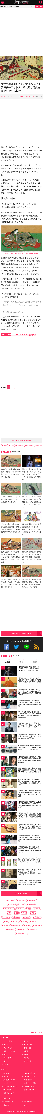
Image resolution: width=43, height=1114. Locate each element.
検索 (40, 2)
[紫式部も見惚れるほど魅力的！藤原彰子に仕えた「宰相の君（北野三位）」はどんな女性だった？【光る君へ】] (32, 516)
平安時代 (21, 445)
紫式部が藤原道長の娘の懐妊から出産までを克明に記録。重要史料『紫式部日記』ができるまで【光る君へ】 (31, 556)
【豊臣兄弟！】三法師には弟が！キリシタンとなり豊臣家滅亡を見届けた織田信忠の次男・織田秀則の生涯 (29, 692)
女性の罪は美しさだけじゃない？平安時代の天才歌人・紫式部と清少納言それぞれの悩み (21, 87)
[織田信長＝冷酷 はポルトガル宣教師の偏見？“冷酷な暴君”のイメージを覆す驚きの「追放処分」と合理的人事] (9, 874)
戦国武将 (32, 905)
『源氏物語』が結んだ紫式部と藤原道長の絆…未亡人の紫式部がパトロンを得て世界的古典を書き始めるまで (11, 529)
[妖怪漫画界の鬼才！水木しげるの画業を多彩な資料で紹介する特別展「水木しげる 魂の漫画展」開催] (9, 772)
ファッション (7, 1048)
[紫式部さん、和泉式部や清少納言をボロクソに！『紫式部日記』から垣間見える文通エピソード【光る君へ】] (32, 489)
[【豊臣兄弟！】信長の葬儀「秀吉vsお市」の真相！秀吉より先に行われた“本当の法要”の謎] (9, 739)
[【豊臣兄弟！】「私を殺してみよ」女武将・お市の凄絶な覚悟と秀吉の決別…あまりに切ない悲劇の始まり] (9, 817)
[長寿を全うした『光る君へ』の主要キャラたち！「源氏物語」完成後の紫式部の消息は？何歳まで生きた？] (11, 544)
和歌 (12, 445)
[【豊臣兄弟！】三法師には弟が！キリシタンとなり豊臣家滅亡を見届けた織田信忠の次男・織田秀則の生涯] (9, 694)
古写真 (5, 1064)
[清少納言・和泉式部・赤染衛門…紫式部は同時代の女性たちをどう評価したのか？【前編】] (11, 461)
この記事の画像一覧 (22, 440)
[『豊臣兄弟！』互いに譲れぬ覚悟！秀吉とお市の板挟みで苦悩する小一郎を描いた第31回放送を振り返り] (9, 851)
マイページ (7, 1083)
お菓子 (37, 909)
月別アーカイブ (29, 1086)
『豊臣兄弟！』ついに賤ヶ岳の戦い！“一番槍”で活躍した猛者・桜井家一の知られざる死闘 (29, 882)
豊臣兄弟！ (18, 925)
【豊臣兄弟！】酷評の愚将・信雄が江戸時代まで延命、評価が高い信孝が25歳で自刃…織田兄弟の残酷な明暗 (29, 759)
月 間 (35, 661)
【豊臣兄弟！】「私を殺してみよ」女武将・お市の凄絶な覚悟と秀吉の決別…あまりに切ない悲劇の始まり (30, 816)
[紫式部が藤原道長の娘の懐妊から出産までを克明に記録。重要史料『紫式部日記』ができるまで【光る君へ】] (32, 544)
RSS (36, 647)
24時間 (8, 661)
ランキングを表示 (20, 893)
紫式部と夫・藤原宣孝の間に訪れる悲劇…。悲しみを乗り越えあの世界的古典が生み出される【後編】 (32, 583)
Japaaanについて (29, 1076)
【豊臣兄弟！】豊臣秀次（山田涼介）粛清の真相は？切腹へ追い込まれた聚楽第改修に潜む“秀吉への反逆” (29, 804)
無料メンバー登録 (30, 1083)
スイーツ (21, 909)
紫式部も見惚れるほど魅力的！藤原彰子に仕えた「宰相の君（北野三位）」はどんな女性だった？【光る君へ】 (31, 529)
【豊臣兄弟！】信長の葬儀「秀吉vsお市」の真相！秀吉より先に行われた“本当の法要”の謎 (29, 736)
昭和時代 (12, 929)
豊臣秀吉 (7, 925)
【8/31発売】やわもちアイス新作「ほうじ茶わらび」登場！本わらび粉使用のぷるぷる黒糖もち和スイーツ (29, 827)
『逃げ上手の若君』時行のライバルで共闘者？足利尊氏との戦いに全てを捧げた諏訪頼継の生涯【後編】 (29, 838)
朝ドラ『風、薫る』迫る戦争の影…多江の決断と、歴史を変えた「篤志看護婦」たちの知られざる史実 (29, 782)
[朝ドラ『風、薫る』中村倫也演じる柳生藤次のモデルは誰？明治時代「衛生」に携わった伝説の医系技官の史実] (9, 716)
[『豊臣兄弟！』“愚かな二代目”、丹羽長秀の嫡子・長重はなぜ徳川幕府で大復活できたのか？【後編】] (9, 682)
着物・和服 (27, 1048)
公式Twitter (16, 647)
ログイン (32, 6)
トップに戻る (37, 1032)
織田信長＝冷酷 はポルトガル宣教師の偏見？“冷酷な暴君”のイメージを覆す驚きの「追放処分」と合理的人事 (29, 872)
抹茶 (7, 921)
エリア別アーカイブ (10, 1086)
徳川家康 (38, 917)
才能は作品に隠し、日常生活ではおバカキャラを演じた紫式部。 (21, 253)
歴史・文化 (4, 96)
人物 (10, 96)
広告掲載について (9, 1080)
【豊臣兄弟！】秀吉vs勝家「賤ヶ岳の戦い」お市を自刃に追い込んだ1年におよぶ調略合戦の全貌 (29, 669)
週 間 (21, 661)
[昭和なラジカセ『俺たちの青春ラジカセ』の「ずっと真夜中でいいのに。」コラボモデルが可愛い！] (9, 750)
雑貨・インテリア (9, 1051)
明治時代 (27, 917)
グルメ (5, 1054)
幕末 (9, 913)
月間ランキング (8, 1093)
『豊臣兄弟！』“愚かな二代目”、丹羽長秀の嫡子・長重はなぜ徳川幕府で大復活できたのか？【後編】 (30, 680)
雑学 (29, 909)
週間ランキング (29, 1090)
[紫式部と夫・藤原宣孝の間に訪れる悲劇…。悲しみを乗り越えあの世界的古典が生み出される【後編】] (32, 571)
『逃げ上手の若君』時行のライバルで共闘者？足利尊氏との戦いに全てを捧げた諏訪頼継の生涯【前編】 (29, 703)
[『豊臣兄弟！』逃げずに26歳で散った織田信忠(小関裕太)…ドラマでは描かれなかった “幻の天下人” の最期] (9, 795)
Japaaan (21, 2)
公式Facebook (6, 647)
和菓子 (26, 1054)
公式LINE (26, 647)
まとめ (26, 1041)
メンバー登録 (39, 6)
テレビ (34, 913)
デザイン (16, 921)
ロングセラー (9, 909)
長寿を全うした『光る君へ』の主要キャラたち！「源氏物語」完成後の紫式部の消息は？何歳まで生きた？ (10, 556)
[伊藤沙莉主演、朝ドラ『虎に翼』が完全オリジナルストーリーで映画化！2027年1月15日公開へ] (9, 727)
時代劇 (25, 913)
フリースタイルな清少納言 (19, 334)
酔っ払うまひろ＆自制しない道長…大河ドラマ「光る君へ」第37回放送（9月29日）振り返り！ (11, 583)
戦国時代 (22, 900)
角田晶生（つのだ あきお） (26, 96)
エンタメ (27, 1058)
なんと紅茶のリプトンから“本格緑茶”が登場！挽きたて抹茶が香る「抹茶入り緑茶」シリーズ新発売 (29, 860)
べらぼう (7, 917)
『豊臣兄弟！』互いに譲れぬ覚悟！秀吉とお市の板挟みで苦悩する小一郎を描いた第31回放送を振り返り (29, 849)
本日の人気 (7, 1090)
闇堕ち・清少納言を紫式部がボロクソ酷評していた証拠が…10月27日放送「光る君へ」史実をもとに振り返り (31, 474)
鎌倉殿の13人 (22, 934)
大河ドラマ (32, 900)
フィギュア (35, 921)
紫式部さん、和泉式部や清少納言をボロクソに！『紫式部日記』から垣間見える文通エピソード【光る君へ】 (31, 501)
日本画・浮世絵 (29, 1044)
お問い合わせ (28, 1080)
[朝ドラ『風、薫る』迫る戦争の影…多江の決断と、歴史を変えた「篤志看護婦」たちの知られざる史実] (9, 784)
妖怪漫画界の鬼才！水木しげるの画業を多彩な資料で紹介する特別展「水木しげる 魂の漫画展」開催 (29, 770)
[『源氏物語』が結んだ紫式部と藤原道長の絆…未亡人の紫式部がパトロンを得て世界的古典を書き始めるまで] (11, 516)
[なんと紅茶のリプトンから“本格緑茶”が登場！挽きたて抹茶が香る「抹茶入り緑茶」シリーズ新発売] (9, 862)
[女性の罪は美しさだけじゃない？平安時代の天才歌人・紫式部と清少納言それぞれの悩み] (21, 68)
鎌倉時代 (38, 925)
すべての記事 (7, 1041)
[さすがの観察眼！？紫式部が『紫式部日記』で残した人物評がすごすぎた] (11, 489)
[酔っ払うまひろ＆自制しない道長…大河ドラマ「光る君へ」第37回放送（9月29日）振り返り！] (11, 571)
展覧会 (28, 925)
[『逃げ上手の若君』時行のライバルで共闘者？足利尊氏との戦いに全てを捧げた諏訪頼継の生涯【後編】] (9, 840)
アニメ (22, 905)
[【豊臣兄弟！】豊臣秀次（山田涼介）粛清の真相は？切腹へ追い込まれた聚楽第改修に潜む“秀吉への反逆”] (9, 806)
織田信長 (17, 917)
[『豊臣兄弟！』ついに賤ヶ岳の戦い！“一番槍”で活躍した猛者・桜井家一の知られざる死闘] (9, 885)
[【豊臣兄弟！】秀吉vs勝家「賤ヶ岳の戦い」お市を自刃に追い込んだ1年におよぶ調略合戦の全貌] (9, 671)
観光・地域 (7, 1058)
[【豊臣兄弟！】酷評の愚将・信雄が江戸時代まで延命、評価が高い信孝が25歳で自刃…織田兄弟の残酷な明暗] (9, 761)
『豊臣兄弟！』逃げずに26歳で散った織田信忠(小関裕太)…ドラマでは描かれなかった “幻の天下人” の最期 (30, 793)
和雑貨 (26, 1051)
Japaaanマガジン (29, 1073)
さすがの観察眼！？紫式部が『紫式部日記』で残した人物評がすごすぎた (10, 499)
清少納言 (31, 445)
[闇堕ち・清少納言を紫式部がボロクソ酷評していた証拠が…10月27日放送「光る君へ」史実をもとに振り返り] (32, 461)
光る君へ (22, 929)
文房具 (25, 921)
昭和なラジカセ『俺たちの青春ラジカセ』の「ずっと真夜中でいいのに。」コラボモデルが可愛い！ (29, 747)
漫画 (17, 913)
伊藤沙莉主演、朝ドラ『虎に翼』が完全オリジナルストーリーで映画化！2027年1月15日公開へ (29, 725)
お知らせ (6, 1076)
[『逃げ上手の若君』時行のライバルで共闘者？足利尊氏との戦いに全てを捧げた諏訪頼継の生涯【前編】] (9, 705)
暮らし (5, 1061)
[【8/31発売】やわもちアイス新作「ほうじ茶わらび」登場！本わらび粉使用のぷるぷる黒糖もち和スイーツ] (9, 829)
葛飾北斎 (33, 929)
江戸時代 (11, 900)
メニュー (2, 2)
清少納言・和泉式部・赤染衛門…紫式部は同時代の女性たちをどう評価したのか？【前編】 (11, 473)
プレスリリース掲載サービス (21, 633)
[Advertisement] (21, 31)
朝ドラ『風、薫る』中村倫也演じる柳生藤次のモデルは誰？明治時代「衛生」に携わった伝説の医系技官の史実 (29, 714)
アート (5, 1044)
